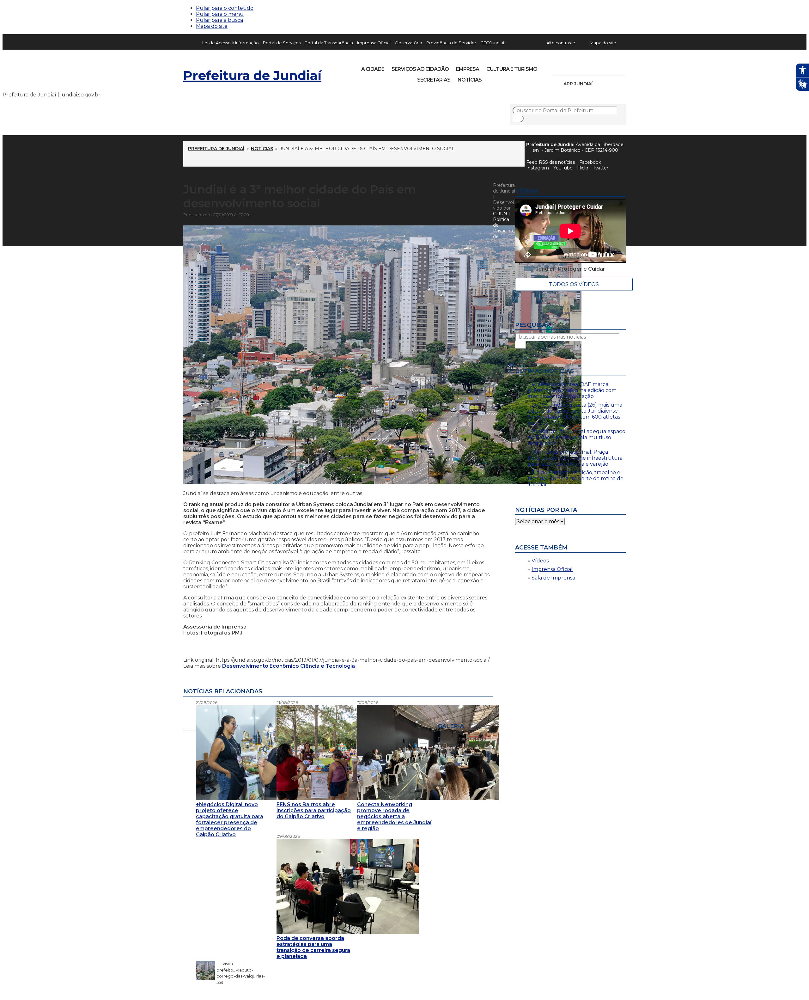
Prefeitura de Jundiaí (252, 75)
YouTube (589, 67)
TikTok (579, 67)
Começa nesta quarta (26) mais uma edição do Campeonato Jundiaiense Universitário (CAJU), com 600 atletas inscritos (575, 414)
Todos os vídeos (574, 284)
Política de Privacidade (503, 228)
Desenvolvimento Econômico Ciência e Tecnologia (288, 666)
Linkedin (600, 67)
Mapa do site (212, 26)
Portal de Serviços (282, 42)
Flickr (611, 67)
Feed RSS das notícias (550, 162)
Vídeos (540, 561)
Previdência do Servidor (451, 42)
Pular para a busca (219, 20)
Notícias (470, 80)
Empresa (467, 69)
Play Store (610, 84)
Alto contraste (560, 42)
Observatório (408, 42)
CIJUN (500, 214)
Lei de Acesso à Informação (230, 42)
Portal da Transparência (329, 42)
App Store (599, 84)
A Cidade (372, 69)
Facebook (590, 162)
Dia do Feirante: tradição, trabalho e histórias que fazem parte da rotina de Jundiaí (575, 478)
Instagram (568, 67)
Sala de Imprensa (553, 578)
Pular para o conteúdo (224, 8)
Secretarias (433, 80)
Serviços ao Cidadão (420, 69)
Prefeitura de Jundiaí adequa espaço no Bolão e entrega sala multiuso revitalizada (576, 437)
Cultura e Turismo (511, 69)
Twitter (600, 168)
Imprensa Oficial (374, 42)
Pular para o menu (220, 14)
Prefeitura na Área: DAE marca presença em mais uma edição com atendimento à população (572, 390)
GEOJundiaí (492, 42)
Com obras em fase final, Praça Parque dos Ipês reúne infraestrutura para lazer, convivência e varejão (575, 458)
